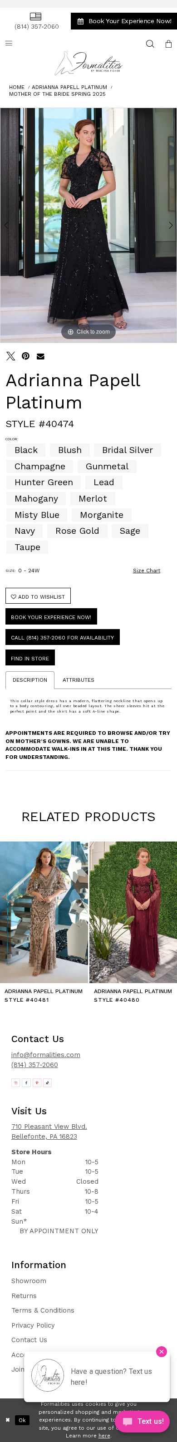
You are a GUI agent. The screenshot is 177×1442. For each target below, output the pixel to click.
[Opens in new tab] (15, 1083)
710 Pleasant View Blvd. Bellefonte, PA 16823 (49, 1131)
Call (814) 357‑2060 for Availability (62, 638)
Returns (24, 1296)
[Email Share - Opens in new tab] (40, 356)
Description (30, 680)
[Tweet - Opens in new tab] (10, 356)
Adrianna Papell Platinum (69, 87)
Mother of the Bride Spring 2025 (57, 94)
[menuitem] (35, 21)
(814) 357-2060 (34, 1065)
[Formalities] (88, 63)
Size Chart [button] (146, 570)
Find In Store (30, 658)
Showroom (28, 1281)
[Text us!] (142, 1423)
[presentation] (44, 912)
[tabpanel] (88, 225)
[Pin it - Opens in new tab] (25, 356)
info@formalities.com (45, 1055)
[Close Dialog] (8, 1420)
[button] (168, 43)
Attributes (78, 680)
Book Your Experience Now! (51, 617)
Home (17, 87)
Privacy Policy (33, 1325)
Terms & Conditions (42, 1310)
